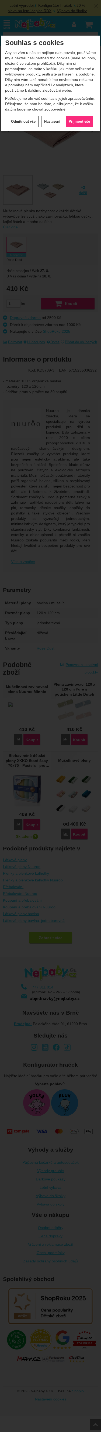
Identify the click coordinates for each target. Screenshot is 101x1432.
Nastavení (52, 121)
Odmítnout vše (23, 121)
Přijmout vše (79, 121)
